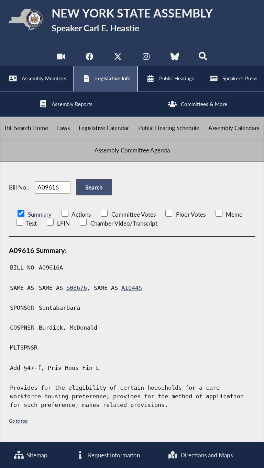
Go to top (18, 421)
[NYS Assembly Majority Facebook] (89, 58)
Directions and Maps (206, 455)
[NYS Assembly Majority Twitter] (117, 58)
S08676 (76, 287)
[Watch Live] (61, 58)
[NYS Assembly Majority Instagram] (146, 58)
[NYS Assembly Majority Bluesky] (175, 58)
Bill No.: (19, 187)
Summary (40, 214)
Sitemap (36, 455)
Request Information (113, 455)
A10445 (131, 287)
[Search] (203, 58)
